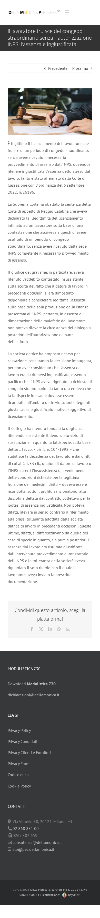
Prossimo (80, 68)
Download (32, 683)
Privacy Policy (19, 730)
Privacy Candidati (22, 741)
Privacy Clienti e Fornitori (29, 752)
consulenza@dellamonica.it (37, 842)
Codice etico (18, 774)
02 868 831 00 (26, 828)
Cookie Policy (19, 786)
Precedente (57, 68)
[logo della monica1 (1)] (34, 9)
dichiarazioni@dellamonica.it (33, 694)
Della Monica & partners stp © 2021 (53, 889)
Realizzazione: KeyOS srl (61, 895)
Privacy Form (18, 763)
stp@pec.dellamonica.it (33, 849)
